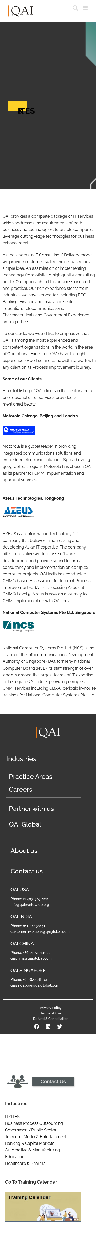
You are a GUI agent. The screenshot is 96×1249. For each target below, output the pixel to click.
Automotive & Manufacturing (32, 1150)
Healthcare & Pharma (25, 1163)
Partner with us (31, 808)
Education (14, 1156)
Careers (20, 789)
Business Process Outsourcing (34, 1123)
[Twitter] (60, 1027)
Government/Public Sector (31, 1130)
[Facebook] (36, 1027)
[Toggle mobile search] (75, 8)
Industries (21, 759)
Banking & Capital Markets (29, 1143)
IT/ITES (12, 1116)
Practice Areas (30, 776)
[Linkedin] (48, 1027)
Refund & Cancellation (50, 1019)
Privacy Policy (50, 1008)
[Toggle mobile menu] (85, 8)
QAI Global (25, 824)
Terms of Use (50, 1013)
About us (23, 850)
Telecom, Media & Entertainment (35, 1136)
